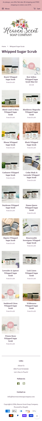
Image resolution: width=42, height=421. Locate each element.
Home (4, 46)
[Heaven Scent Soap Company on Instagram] (24, 384)
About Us (21, 365)
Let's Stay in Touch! (21, 372)
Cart (38, 9)
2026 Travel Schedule (21, 369)
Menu (7, 8)
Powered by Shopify (21, 407)
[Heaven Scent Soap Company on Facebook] (18, 384)
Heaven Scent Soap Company (27, 404)
